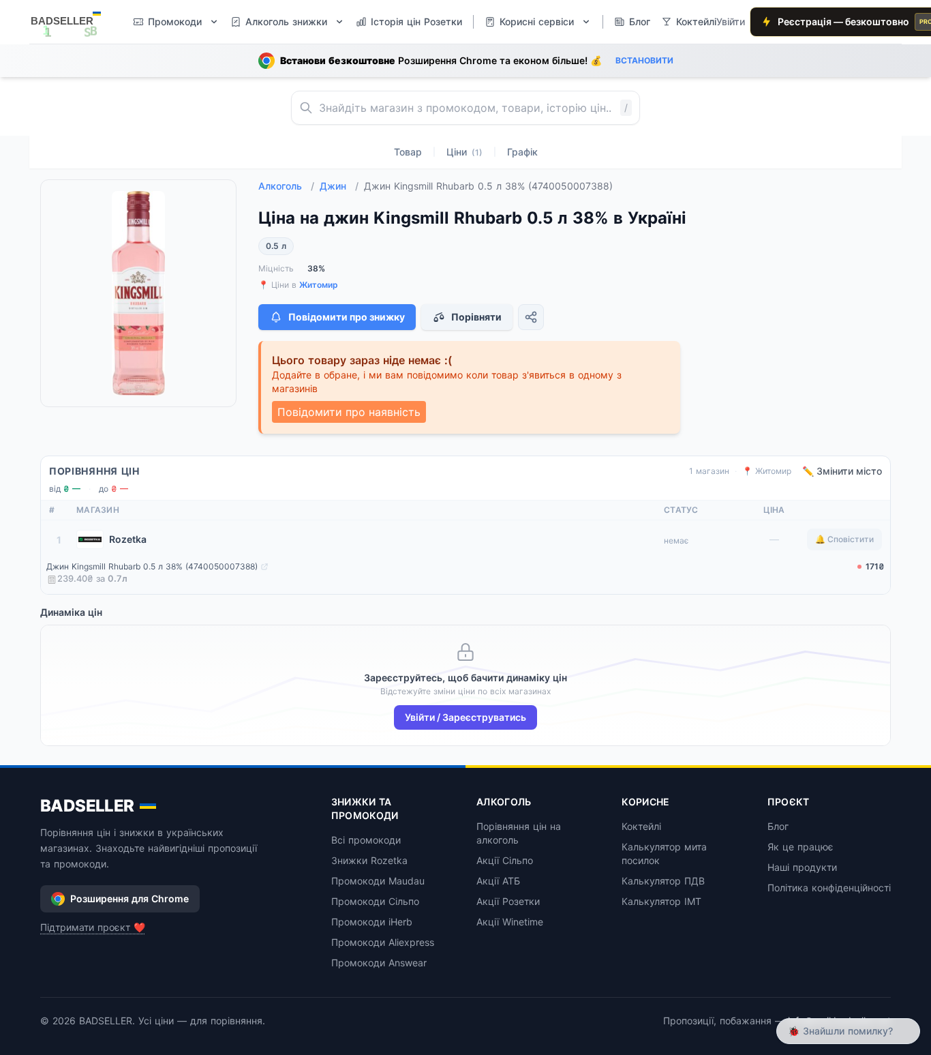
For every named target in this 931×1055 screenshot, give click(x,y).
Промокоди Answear (379, 962)
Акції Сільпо (504, 860)
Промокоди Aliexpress (382, 942)
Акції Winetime (509, 921)
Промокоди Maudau (378, 881)
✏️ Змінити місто (842, 471)
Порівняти (476, 317)
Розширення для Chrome (129, 898)
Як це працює (800, 846)
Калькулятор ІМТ (661, 901)
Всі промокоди (366, 840)
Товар (408, 152)
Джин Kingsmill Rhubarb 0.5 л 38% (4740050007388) (152, 566)
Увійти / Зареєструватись (465, 717)
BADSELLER (87, 806)
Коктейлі (641, 826)
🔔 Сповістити (844, 539)
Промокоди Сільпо (375, 901)
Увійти (730, 21)
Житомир (318, 285)
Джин (339, 186)
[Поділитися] (531, 317)
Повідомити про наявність (349, 412)
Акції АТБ (498, 881)
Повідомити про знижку (346, 317)
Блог (778, 826)
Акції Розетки (508, 901)
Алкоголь (286, 186)
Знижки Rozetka (369, 860)
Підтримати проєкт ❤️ (92, 927)
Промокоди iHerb (371, 921)
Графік (522, 152)
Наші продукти (802, 867)
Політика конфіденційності (829, 887)
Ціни (464, 152)
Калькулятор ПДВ (663, 881)
